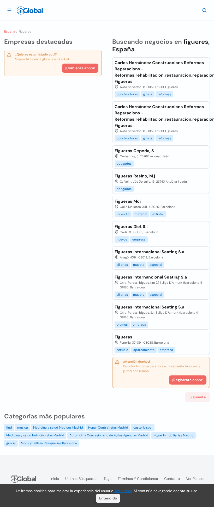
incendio (123, 214)
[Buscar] (204, 10)
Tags (107, 478)
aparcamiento (143, 350)
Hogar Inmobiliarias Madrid (173, 435)
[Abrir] (9, 10)
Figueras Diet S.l (131, 226)
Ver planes (195, 478)
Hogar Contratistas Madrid (108, 427)
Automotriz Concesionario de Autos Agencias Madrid (108, 435)
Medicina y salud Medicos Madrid (58, 427)
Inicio (54, 478)
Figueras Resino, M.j (135, 176)
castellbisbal (142, 427)
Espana (9, 31)
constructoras (127, 94)
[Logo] (30, 10)
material (141, 214)
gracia (11, 443)
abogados (124, 164)
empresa (139, 239)
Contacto (172, 478)
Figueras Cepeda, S (134, 150)
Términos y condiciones (138, 478)
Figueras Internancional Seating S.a (151, 277)
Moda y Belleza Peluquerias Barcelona (49, 443)
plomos (122, 325)
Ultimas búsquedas (81, 478)
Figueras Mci (128, 201)
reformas (164, 94)
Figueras (123, 337)
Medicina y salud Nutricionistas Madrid (35, 435)
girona (147, 94)
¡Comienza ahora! (80, 68)
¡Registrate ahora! (187, 380)
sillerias (122, 265)
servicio (122, 350)
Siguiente (197, 397)
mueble (138, 265)
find (9, 427)
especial (156, 265)
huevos (122, 239)
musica (22, 427)
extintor (158, 214)
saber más (123, 491)
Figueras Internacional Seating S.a (149, 252)
